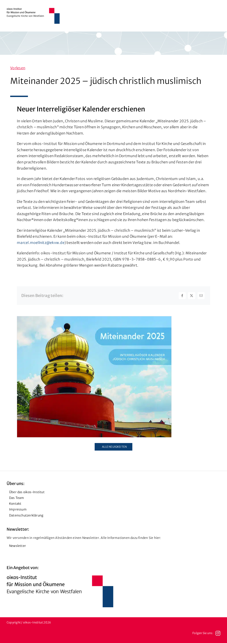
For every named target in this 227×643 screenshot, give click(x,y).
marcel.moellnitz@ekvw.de (41, 242)
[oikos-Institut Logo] (33, 9)
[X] (191, 295)
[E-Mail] (201, 295)
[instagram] (217, 633)
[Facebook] (182, 295)
